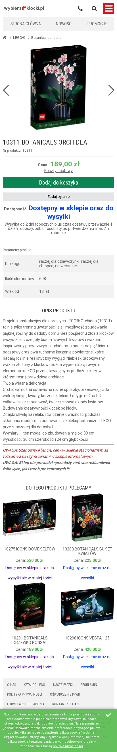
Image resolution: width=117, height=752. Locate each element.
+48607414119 (80, 8)
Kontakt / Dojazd (66, 704)
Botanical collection (47, 37)
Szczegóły (18, 569)
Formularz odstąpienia (25, 704)
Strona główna (26, 23)
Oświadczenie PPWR (65, 694)
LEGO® (19, 37)
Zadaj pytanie (58, 196)
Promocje (97, 23)
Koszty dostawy (58, 171)
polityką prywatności (68, 746)
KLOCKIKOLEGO (24, 8)
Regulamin (89, 685)
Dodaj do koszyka (58, 182)
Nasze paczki (63, 685)
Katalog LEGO (34, 685)
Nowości (64, 23)
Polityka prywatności (24, 694)
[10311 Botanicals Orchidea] (58, 87)
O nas (11, 685)
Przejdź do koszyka (98, 8)
